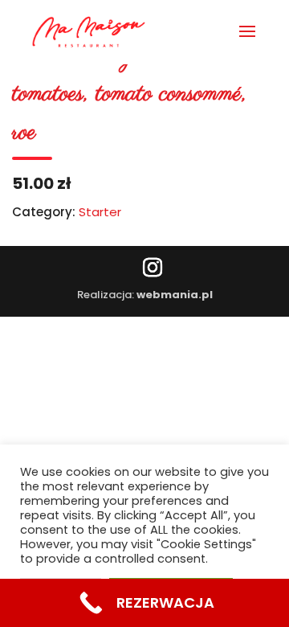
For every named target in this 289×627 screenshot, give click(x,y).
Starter (100, 211)
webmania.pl (174, 294)
